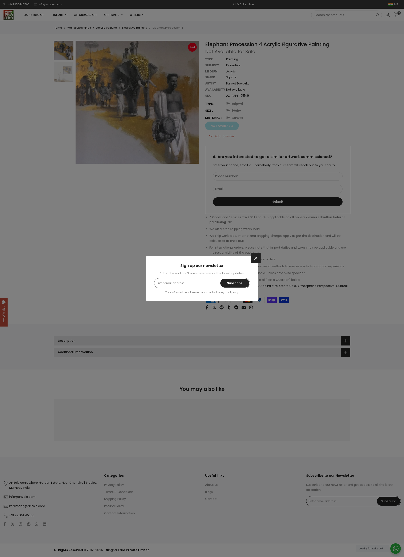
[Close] (256, 258)
